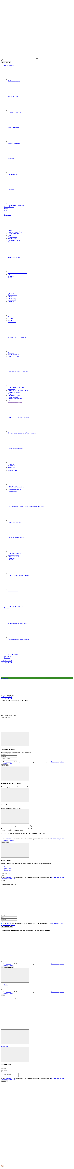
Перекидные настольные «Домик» (18, 390)
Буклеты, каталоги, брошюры (17, 337)
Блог (5, 210)
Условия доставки (13, 654)
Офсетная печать (13, 174)
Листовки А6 (12, 300)
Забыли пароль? (9, 870)
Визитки (10, 230)
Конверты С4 (12, 465)
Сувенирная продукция (15, 553)
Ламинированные (13, 233)
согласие (8, 762)
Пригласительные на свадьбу (17, 488)
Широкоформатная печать (16, 205)
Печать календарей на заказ (16, 387)
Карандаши (11, 558)
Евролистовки (12, 295)
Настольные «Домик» (14, 395)
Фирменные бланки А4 (15, 257)
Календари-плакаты (14, 392)
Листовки (11, 293)
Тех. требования (9, 207)
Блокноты (11, 317)
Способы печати (9, 65)
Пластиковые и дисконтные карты (18, 417)
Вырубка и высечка (14, 143)
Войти (6, 867)
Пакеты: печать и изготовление (17, 273)
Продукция (7, 215)
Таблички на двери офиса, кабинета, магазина (22, 433)
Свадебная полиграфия (15, 486)
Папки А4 (11, 353)
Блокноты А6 (12, 322)
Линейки (11, 559)
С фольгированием (14, 240)
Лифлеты (11, 301)
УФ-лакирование (13, 96)
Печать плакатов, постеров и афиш (19, 575)
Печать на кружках (14, 556)
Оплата (6, 208)
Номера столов (12, 491)
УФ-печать (11, 189)
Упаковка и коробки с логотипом (18, 371)
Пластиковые (12, 235)
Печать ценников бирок (15, 606)
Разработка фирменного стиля (17, 623)
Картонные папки (13, 354)
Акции (6, 212)
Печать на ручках (13, 555)
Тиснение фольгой (13, 127)
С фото (10, 400)
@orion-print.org (7, 662)
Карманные (11, 389)
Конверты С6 (12, 469)
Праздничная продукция (15, 448)
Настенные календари (15, 402)
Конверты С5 (12, 467)
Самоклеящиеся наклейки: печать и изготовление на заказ (26, 506)
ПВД (9, 274)
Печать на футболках (14, 522)
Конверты (11, 464)
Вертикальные (12, 238)
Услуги (6, 608)
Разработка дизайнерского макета (18, 639)
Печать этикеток (13, 591)
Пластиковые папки (14, 356)
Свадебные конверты (14, 489)
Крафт (10, 242)
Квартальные (12, 394)
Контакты (7, 658)
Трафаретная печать (14, 81)
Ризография (11, 158)
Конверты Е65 (12, 470)
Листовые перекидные (15, 398)
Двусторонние (12, 237)
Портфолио (7, 656)
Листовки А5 (12, 298)
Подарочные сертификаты (16, 537)
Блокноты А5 (12, 320)
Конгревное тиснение (14, 112)
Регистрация (8, 868)
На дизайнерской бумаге (15, 232)
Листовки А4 (12, 296)
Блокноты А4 (12, 318)
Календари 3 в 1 (13, 397)
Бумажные (11, 276)
